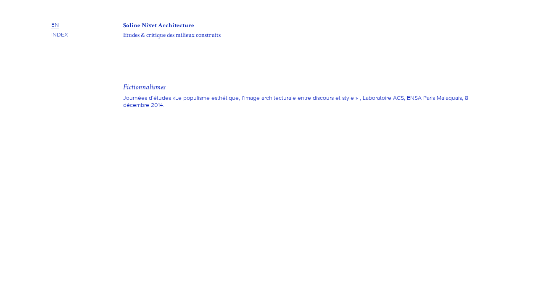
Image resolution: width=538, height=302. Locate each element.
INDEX (59, 35)
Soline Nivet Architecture (158, 25)
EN (55, 25)
